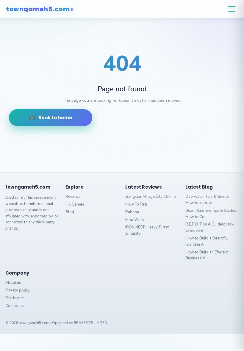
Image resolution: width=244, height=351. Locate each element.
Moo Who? (134, 219)
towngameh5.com (38, 9)
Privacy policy (17, 290)
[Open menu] (232, 9)
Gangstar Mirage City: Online (150, 196)
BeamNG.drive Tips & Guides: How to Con (211, 214)
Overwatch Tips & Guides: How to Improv (208, 200)
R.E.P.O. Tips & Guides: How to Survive (209, 227)
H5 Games (74, 204)
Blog (69, 212)
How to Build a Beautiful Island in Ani (206, 241)
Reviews (73, 196)
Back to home (55, 118)
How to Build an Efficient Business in (206, 255)
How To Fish (136, 204)
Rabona (132, 212)
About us (13, 282)
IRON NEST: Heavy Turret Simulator (147, 230)
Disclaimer (14, 298)
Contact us (14, 305)
